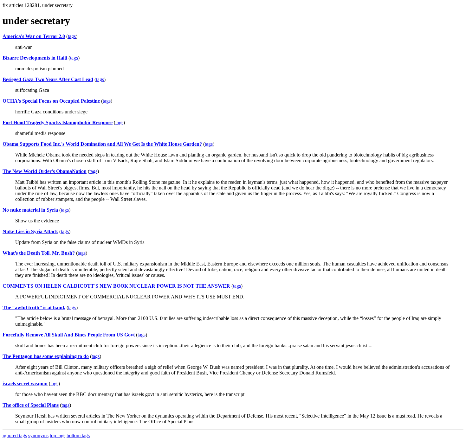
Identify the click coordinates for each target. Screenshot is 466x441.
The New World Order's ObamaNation (45, 171)
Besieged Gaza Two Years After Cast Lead (48, 79)
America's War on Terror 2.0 (34, 36)
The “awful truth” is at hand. (34, 307)
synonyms (38, 435)
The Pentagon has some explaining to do (46, 356)
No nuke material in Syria (30, 210)
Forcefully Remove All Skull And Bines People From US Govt (69, 334)
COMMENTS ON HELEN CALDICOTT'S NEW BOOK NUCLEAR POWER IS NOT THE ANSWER (116, 286)
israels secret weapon (25, 383)
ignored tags (15, 435)
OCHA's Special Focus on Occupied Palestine (51, 101)
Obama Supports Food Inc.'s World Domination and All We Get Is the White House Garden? (102, 144)
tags (72, 36)
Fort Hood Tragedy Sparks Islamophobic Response (58, 122)
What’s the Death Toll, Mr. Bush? (39, 253)
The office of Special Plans (31, 405)
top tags (57, 435)
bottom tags (78, 435)
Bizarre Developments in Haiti (35, 58)
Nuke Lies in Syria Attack (30, 231)
